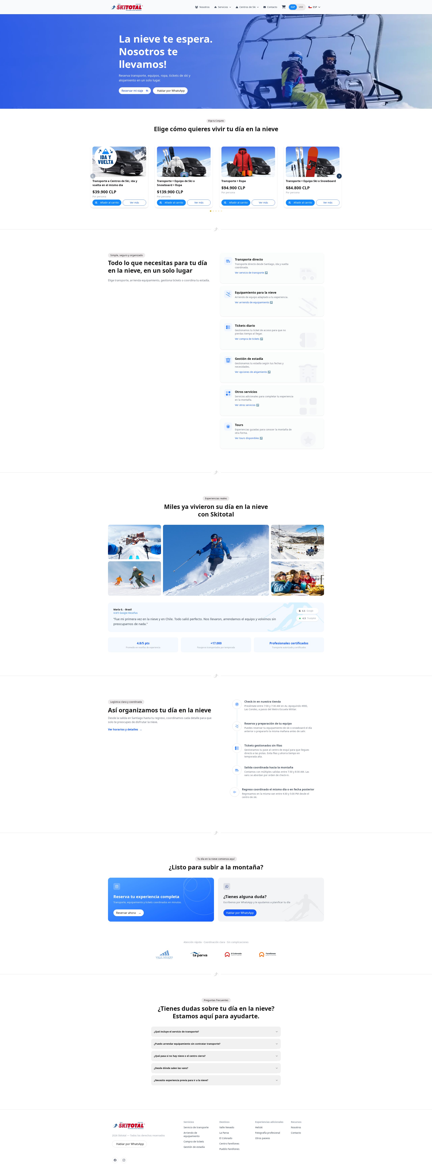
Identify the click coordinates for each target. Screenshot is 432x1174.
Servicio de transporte (196, 1127)
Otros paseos (262, 1138)
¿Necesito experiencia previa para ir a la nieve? (181, 1080)
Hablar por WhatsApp (171, 91)
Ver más (134, 202)
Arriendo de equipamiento (191, 1134)
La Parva (224, 1132)
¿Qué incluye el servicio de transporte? (176, 1031)
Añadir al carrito (109, 202)
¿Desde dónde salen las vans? (171, 1068)
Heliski (259, 1127)
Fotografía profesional (267, 1132)
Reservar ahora (128, 913)
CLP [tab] (293, 7)
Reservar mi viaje (132, 91)
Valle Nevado (226, 1127)
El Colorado (225, 1138)
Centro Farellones (229, 1143)
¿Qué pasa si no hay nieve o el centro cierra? (180, 1055)
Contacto (272, 7)
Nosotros (204, 7)
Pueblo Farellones (229, 1149)
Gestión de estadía (194, 1147)
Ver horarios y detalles (125, 729)
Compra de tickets (194, 1141)
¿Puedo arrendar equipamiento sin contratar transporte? (187, 1043)
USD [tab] (301, 7)
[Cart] (283, 7)
